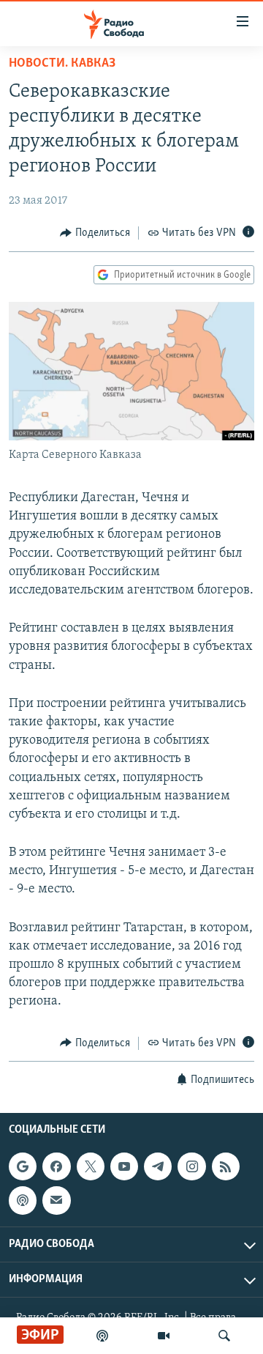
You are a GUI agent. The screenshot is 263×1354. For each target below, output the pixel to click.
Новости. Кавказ (62, 63)
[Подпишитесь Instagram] (191, 1166)
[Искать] (224, 1335)
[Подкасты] (23, 1200)
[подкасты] (102, 1335)
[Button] (95, 233)
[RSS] (226, 1166)
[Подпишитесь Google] (23, 1166)
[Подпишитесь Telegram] (158, 1166)
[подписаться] (56, 1200)
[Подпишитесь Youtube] (124, 1166)
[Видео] (164, 1335)
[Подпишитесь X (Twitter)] (90, 1166)
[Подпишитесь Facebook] (56, 1166)
